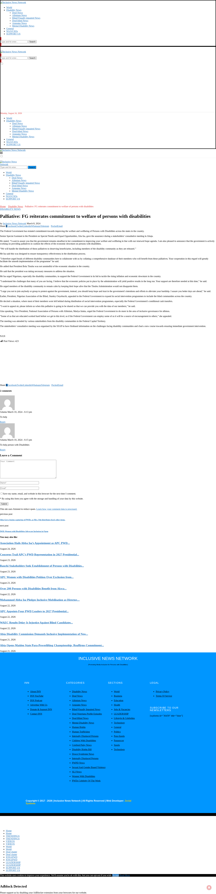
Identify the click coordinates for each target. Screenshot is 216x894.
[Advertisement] (108, 90)
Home (3, 206)
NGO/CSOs (12, 31)
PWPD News (78, 763)
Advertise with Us (38, 705)
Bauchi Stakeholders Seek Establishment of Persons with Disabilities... (42, 565)
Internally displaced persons (85, 736)
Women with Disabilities (83, 776)
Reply (3, 422)
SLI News (77, 771)
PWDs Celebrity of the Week (86, 780)
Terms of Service (164, 696)
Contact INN (36, 714)
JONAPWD (11, 857)
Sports (117, 745)
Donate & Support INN (41, 709)
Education (118, 700)
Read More (124, 875)
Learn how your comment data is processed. (56, 509)
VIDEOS (10, 841)
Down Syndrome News (83, 754)
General (10, 28)
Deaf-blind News (20, 20)
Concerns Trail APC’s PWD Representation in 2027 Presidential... (39, 554)
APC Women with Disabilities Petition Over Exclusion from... (37, 577)
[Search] (0, 38)
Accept (115, 875)
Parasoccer (119, 740)
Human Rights (79, 727)
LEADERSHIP (121, 714)
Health (117, 705)
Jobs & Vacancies (122, 709)
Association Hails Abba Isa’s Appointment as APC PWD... (35, 543)
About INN (35, 691)
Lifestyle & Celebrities (124, 718)
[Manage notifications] (209, 887)
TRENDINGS (13, 836)
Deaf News (17, 12)
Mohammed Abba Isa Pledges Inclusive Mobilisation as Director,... (40, 599)
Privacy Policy (162, 691)
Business (118, 696)
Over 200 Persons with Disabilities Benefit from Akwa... (33, 588)
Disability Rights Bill (82, 749)
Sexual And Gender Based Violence (89, 767)
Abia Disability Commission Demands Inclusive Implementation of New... (44, 634)
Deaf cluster (11, 852)
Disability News (13, 10)
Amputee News (19, 23)
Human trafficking (81, 731)
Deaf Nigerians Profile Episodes (87, 714)
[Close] (0, 44)
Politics (117, 731)
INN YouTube (36, 696)
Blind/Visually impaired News (26, 18)
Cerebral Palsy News (82, 745)
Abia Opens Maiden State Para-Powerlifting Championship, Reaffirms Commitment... (52, 645)
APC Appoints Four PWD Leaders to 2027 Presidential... (34, 611)
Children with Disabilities (84, 740)
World (9, 7)
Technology (119, 723)
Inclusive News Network (14, 223)
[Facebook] (1, 204)
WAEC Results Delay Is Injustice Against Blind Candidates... (36, 622)
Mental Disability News (23, 26)
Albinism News (19, 15)
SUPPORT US (13, 34)
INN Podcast (36, 700)
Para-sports (119, 736)
